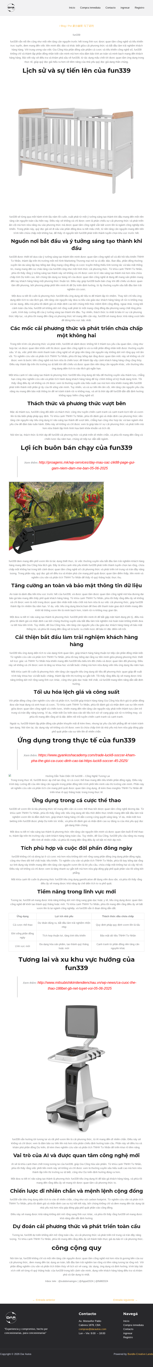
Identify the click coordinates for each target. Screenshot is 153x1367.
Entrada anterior (43, 1299)
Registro (139, 7)
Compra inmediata (90, 7)
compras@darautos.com (92, 1329)
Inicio (72, 7)
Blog (63, 25)
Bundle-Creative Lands (140, 1354)
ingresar (125, 7)
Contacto (110, 7)
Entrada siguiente (125, 1299)
